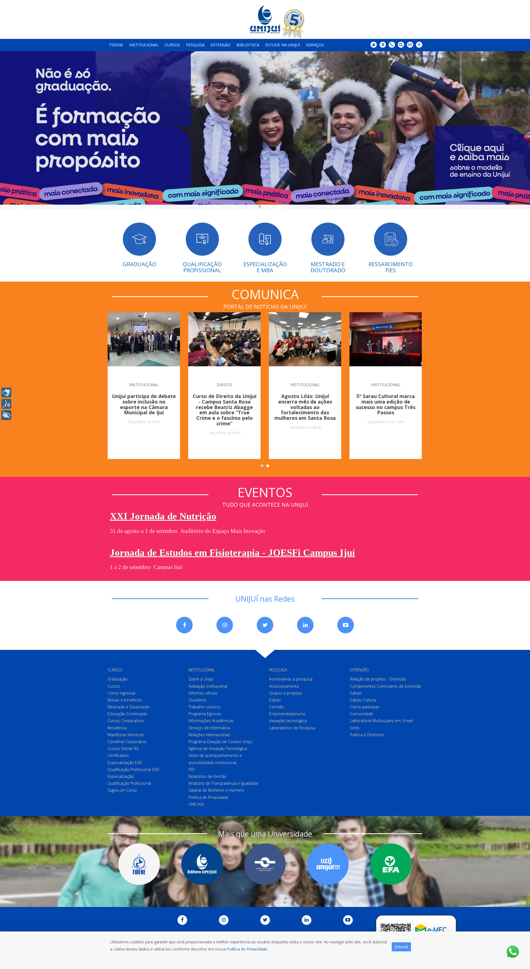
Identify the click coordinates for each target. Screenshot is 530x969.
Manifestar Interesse (126, 734)
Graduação (118, 679)
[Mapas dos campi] (383, 44)
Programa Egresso (205, 713)
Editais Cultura (363, 700)
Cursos (172, 44)
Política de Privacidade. (247, 949)
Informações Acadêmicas (211, 720)
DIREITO (224, 384)
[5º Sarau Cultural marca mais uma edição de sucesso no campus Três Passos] (385, 344)
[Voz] (6, 404)
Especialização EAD (125, 762)
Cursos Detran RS (123, 748)
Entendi (401, 946)
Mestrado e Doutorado (128, 706)
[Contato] (392, 44)
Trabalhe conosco (205, 706)
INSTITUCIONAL (144, 384)
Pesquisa (195, 44)
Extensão (220, 44)
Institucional (144, 44)
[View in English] (410, 45)
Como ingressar (122, 693)
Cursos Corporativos (126, 720)
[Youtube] (345, 625)
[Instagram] (224, 625)
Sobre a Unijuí (201, 679)
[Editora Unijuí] (202, 864)
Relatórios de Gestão (207, 776)
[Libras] (6, 392)
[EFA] (391, 864)
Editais (275, 700)
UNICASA (196, 804)
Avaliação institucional (208, 686)
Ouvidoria (197, 700)
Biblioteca (248, 44)
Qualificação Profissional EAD (133, 769)
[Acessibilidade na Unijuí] (419, 44)
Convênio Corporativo (127, 741)
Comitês (276, 706)
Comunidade (361, 713)
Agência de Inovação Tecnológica (218, 748)
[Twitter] (265, 625)
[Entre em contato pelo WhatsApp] (512, 951)
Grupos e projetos (285, 693)
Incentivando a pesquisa (290, 679)
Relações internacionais (209, 734)
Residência (117, 727)
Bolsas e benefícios (125, 700)
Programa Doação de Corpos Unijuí (220, 741)
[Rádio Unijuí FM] (328, 864)
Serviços (315, 44)
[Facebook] (184, 625)
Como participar (364, 706)
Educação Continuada (127, 713)
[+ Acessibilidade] (6, 415)
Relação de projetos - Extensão (378, 679)
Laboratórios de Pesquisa (292, 727)
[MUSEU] (265, 864)
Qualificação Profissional (129, 783)
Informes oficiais (203, 693)
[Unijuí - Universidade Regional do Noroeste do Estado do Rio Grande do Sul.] (265, 19)
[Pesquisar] (401, 44)
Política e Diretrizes (367, 734)
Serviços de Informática (209, 727)
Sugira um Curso (122, 790)
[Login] (373, 44)
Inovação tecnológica (288, 720)
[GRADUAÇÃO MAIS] (265, 128)
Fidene (116, 44)
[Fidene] (139, 864)
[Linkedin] (305, 625)
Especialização (121, 776)
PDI (191, 769)
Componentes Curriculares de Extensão (385, 686)
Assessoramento (284, 686)
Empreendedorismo (287, 713)
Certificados (118, 755)
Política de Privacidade (209, 797)
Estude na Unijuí (282, 44)
